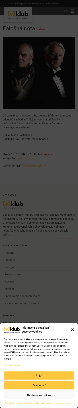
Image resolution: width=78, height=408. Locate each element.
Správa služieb (12, 365)
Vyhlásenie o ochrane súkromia (56, 403)
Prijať (39, 375)
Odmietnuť (39, 385)
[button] (72, 329)
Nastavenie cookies (39, 395)
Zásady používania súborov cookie (22, 403)
